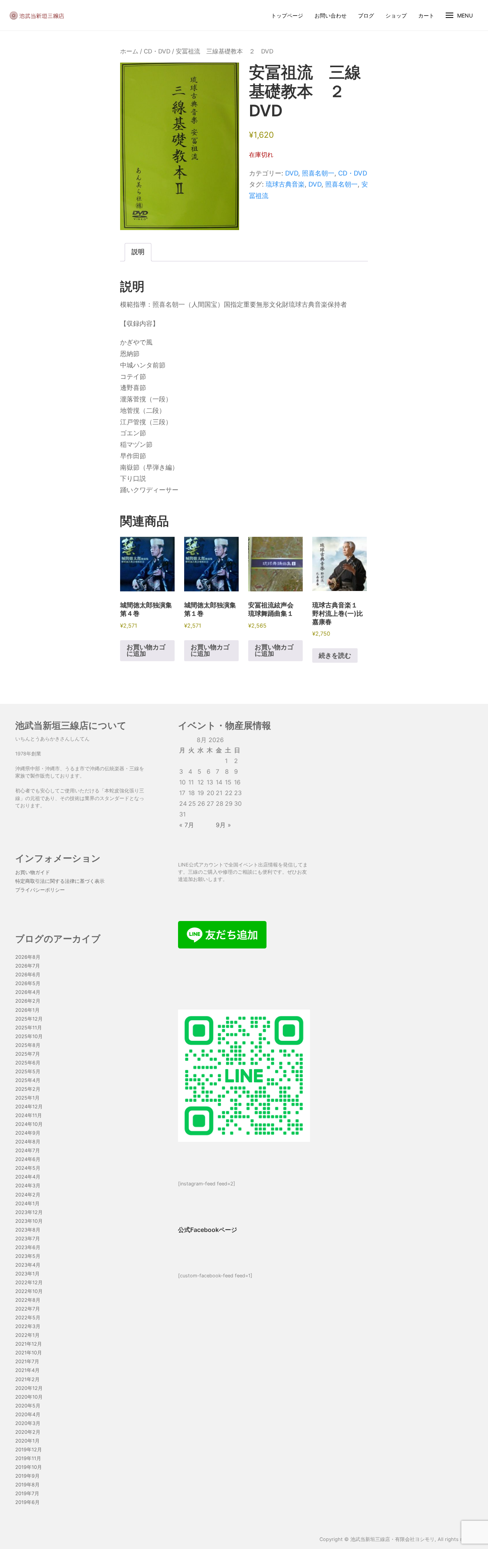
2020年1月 (27, 1441)
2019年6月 (27, 1502)
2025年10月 (29, 1036)
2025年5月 (27, 1071)
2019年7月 (27, 1493)
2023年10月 (29, 1221)
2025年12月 (29, 1019)
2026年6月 (27, 974)
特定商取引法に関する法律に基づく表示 (59, 881)
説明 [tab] (138, 252)
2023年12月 (29, 1212)
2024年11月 (28, 1115)
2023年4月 (27, 1265)
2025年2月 (27, 1089)
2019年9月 (27, 1476)
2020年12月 (29, 1388)
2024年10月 (29, 1124)
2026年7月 (27, 966)
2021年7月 (27, 1361)
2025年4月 (27, 1080)
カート (426, 15)
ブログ (366, 15)
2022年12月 (29, 1282)
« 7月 (186, 825)
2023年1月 (27, 1274)
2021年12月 (28, 1344)
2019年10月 (28, 1467)
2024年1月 (27, 1203)
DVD (291, 173)
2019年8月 (27, 1485)
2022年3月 (27, 1326)
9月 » (223, 825)
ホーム (129, 51)
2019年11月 (28, 1458)
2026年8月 (27, 957)
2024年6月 (27, 1159)
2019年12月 (28, 1449)
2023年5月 (27, 1256)
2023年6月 (27, 1247)
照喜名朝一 (318, 173)
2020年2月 (27, 1432)
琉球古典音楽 (285, 184)
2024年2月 (27, 1195)
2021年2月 (27, 1379)
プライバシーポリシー (40, 890)
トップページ (287, 15)
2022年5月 (27, 1317)
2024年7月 (27, 1150)
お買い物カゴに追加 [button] (146, 650)
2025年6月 (27, 1063)
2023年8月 (27, 1230)
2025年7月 (27, 1054)
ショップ (396, 15)
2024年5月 (27, 1168)
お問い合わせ (331, 15)
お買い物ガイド (32, 872)
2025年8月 (27, 1045)
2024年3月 (27, 1185)
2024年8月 (27, 1142)
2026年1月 (27, 1010)
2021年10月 (28, 1353)
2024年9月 (27, 1133)
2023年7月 (27, 1238)
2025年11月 (28, 1028)
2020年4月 (27, 1414)
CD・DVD (157, 51)
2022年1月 (27, 1335)
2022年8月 (27, 1300)
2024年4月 (27, 1177)
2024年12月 (29, 1106)
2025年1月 (27, 1098)
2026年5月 (27, 983)
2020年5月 (27, 1406)
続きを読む (335, 655)
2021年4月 (27, 1370)
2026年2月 (27, 1001)
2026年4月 (27, 992)
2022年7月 (27, 1309)
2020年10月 (29, 1397)
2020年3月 (27, 1423)
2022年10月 (29, 1291)
